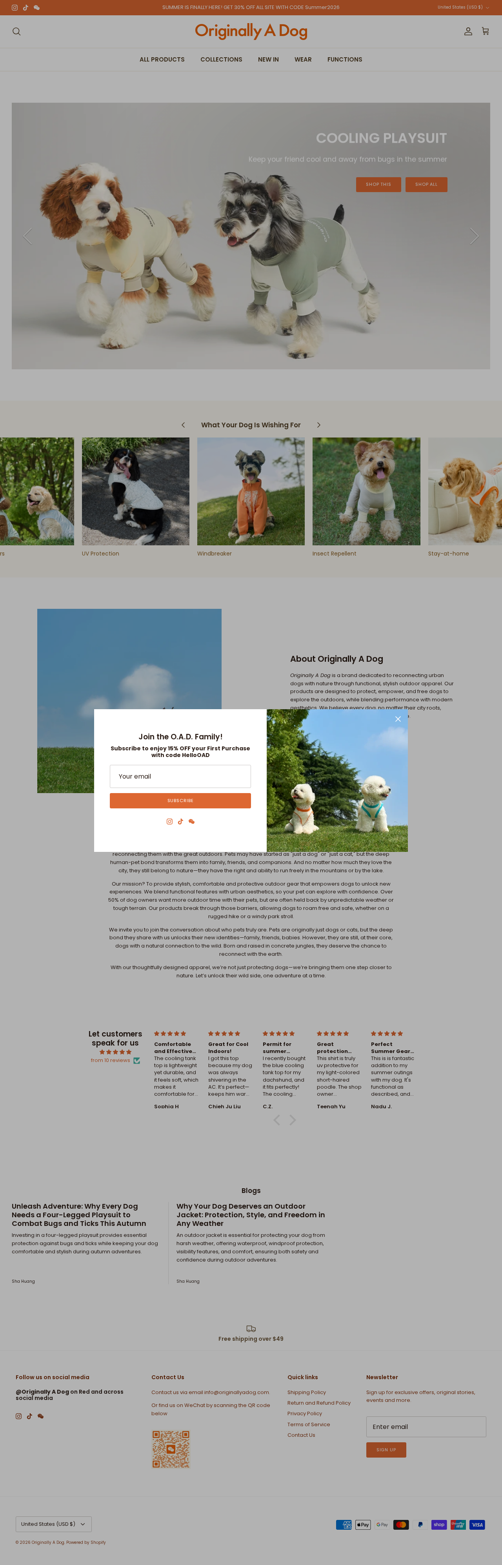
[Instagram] (170, 821)
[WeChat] (192, 821)
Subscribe (180, 800)
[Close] (398, 719)
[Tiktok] (181, 821)
